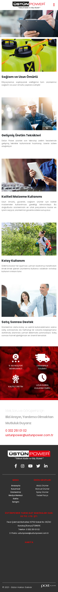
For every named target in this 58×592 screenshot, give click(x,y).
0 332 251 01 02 (16, 431)
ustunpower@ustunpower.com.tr (29, 435)
